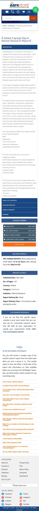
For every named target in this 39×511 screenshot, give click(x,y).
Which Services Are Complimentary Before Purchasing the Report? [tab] (17, 414)
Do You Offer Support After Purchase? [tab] (16, 452)
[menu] (18, 12)
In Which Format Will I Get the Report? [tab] (16, 386)
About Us (5, 463)
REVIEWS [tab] (5, 214)
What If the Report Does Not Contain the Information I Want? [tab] (17, 434)
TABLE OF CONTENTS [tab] (10, 200)
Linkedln (7, 501)
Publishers (5, 473)
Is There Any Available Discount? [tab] (14, 409)
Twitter (25, 494)
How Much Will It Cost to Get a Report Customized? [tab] (16, 399)
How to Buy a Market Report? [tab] (13, 382)
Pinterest (7, 497)
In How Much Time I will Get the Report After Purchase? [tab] (18, 390)
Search (33, 18)
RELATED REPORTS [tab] (9, 205)
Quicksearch (24, 476)
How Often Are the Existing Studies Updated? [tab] (18, 429)
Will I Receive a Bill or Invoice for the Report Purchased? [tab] (18, 419)
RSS (24, 501)
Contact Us (5, 466)
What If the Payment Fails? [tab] (12, 442)
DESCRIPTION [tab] (7, 47)
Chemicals (11, 26)
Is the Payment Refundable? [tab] (12, 439)
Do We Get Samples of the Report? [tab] (14, 351)
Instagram (26, 497)
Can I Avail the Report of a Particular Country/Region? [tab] (15, 447)
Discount (5, 469)
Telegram (7, 504)
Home (4, 26)
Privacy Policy (24, 463)
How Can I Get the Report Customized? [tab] (16, 395)
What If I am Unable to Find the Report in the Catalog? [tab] (18, 424)
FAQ (21, 466)
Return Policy (24, 469)
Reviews (4, 476)
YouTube (25, 504)
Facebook (8, 494)
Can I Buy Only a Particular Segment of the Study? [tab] (17, 404)
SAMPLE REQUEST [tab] (9, 210)
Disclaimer (23, 473)
